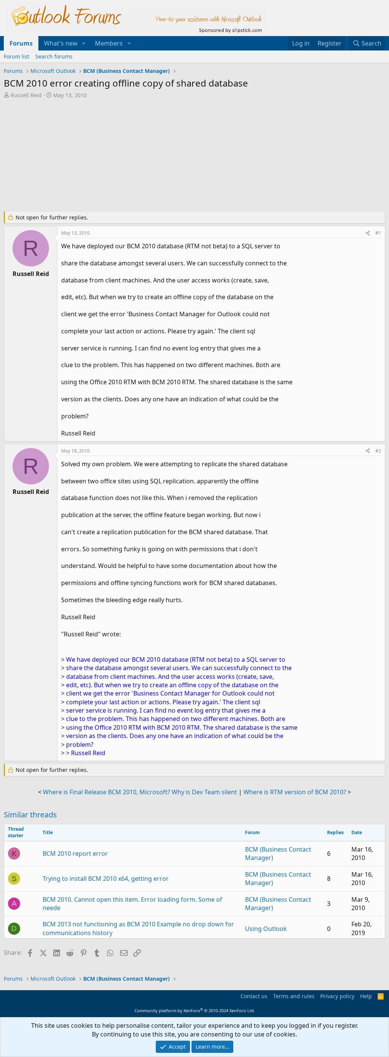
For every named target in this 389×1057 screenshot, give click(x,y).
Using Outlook (266, 928)
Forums (21, 43)
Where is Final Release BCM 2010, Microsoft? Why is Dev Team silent (140, 792)
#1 (378, 233)
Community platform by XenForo (194, 1010)
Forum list (16, 56)
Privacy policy (337, 996)
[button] (83, 43)
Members (109, 43)
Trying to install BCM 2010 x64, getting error (106, 878)
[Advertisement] (188, 156)
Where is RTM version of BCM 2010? (295, 792)
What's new (60, 43)
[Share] (368, 233)
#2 (378, 451)
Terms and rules (294, 996)
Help (366, 996)
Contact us (253, 996)
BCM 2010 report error (75, 853)
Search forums (54, 56)
